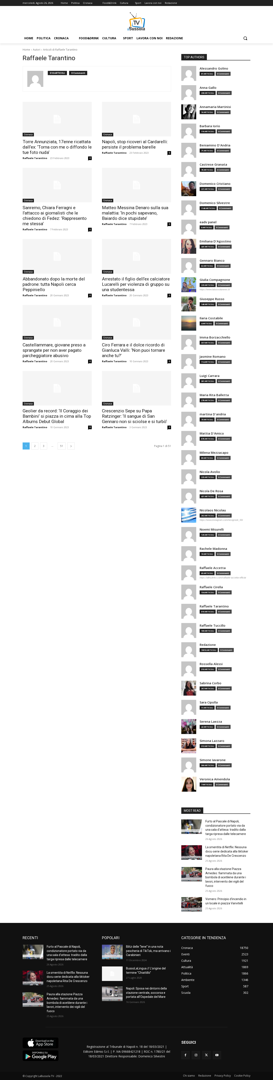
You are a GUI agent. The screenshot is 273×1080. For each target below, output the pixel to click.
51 (61, 446)
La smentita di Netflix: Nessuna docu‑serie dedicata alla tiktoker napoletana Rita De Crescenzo (226, 851)
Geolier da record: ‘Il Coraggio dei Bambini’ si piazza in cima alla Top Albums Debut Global (57, 416)
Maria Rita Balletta (214, 395)
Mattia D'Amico (212, 433)
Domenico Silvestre (215, 203)
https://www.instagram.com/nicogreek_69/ (221, 520)
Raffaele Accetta (213, 568)
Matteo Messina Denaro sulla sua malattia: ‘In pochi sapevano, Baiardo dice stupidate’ (135, 213)
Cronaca (28, 134)
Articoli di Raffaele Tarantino (60, 49)
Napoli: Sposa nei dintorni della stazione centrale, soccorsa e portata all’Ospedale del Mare (146, 992)
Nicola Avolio (210, 472)
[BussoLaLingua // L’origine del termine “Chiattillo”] (112, 973)
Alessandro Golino (214, 68)
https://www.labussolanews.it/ (215, 289)
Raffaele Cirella (211, 587)
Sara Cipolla (209, 702)
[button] (245, 38)
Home (26, 49)
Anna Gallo (208, 88)
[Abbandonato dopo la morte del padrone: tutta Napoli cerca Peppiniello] (57, 256)
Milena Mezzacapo (214, 453)
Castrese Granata (213, 164)
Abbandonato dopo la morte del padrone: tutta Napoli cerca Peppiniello (54, 284)
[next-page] (71, 446)
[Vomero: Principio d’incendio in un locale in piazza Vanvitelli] (191, 904)
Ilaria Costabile (211, 318)
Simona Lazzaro (212, 741)
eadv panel (208, 222)
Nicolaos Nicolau (213, 510)
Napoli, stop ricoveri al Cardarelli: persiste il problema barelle (135, 144)
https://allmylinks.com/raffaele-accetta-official (223, 577)
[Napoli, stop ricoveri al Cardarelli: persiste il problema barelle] (136, 119)
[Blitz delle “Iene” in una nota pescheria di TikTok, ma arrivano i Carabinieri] (112, 952)
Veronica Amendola (215, 779)
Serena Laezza (211, 722)
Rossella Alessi (211, 664)
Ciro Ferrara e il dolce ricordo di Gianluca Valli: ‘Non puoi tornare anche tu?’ (133, 350)
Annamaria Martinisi (215, 107)
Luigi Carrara (209, 376)
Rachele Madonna (213, 549)
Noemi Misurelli (212, 529)
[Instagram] (196, 1055)
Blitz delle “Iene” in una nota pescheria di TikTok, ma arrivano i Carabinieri (148, 951)
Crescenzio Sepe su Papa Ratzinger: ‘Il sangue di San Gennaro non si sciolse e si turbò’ (134, 416)
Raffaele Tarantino (35, 158)
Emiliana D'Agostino (215, 241)
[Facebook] (185, 1055)
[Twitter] (206, 1055)
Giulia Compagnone (215, 280)
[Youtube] (217, 1055)
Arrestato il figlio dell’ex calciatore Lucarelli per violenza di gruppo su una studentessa (136, 284)
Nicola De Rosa (211, 491)
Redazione (208, 645)
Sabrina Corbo (210, 683)
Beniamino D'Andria (215, 145)
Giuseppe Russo (212, 299)
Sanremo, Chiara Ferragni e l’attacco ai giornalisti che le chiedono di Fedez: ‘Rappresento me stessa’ (55, 215)
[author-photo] (37, 79)
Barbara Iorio (210, 126)
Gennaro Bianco (212, 260)
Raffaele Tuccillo (212, 625)
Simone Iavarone (213, 760)
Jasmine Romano (213, 357)
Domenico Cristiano (215, 184)
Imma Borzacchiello (215, 337)
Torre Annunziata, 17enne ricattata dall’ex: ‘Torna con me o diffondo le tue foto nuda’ (57, 147)
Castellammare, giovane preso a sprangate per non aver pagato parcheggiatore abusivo (54, 350)
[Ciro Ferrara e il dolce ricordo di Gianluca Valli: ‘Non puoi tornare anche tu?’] (136, 322)
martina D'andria (213, 414)
